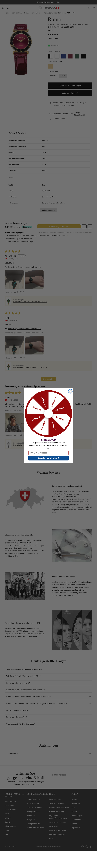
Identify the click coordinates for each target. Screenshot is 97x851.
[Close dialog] (70, 391)
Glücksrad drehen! (48, 458)
